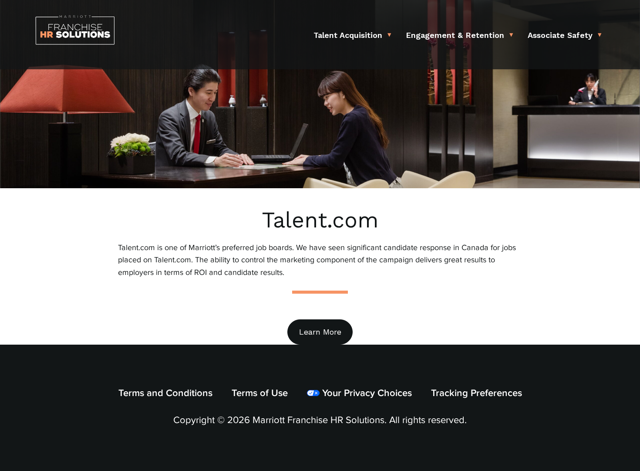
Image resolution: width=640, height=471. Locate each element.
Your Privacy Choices (366, 393)
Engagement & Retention (455, 35)
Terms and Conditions (165, 393)
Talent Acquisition (347, 35)
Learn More (320, 331)
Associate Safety (560, 35)
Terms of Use (260, 393)
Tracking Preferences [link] (476, 393)
